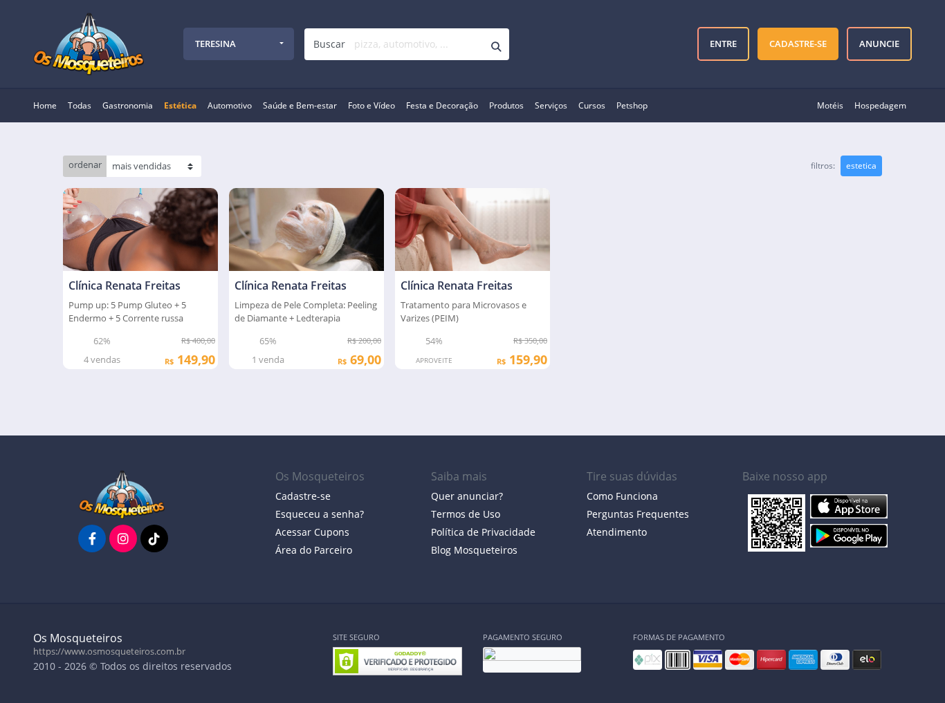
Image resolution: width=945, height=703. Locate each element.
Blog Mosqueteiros (474, 549)
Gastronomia (127, 105)
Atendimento (617, 531)
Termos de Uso (465, 514)
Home (45, 105)
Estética (180, 105)
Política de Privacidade (483, 531)
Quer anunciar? (467, 496)
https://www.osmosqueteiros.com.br (109, 651)
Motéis (830, 105)
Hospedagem (880, 105)
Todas (79, 105)
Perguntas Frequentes (638, 514)
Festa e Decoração (442, 105)
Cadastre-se (303, 496)
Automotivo (230, 105)
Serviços (551, 105)
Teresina (215, 43)
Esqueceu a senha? (319, 514)
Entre (723, 43)
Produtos (506, 105)
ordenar (85, 164)
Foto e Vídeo (371, 105)
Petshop (632, 105)
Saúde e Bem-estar (300, 105)
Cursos (591, 105)
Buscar (329, 43)
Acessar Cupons (312, 531)
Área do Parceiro (313, 549)
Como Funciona (622, 496)
